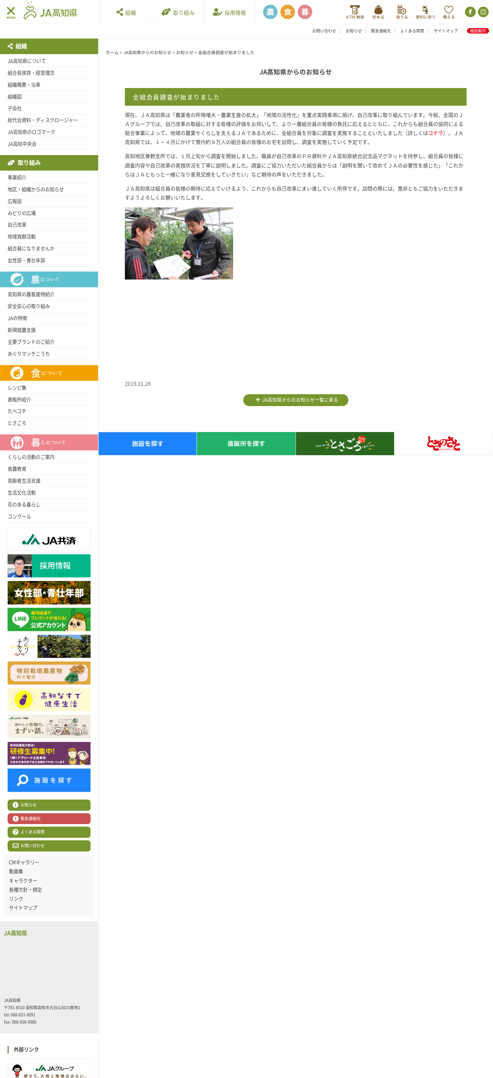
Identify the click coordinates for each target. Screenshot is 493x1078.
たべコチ (17, 411)
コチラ (435, 133)
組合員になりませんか (31, 248)
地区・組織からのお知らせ (36, 189)
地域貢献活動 (22, 236)
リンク (16, 898)
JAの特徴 (17, 318)
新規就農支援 (22, 330)
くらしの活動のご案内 (31, 456)
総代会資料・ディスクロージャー (43, 120)
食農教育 (17, 468)
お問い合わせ (324, 31)
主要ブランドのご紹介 (31, 341)
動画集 (16, 871)
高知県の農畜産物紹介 (31, 294)
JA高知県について (27, 60)
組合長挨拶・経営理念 (31, 72)
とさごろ (17, 423)
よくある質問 (412, 31)
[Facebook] (470, 12)
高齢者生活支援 (24, 480)
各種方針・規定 (25, 889)
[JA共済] (449, 12)
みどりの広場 (22, 213)
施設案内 (478, 31)
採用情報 (234, 13)
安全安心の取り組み (29, 306)
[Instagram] (483, 12)
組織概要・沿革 (24, 84)
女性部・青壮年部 (26, 260)
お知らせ (354, 31)
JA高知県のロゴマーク (31, 132)
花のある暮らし (24, 504)
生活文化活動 (22, 492)
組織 (129, 13)
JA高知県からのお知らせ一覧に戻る (299, 399)
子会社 (15, 108)
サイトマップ (446, 31)
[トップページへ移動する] (50, 11)
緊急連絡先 (381, 31)
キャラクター (23, 880)
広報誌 (15, 201)
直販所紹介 (19, 399)
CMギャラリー (24, 862)
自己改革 (17, 224)
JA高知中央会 (22, 143)
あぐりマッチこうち (29, 353)
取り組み (183, 13)
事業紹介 (17, 177)
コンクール (19, 516)
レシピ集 (17, 387)
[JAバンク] (355, 12)
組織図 (15, 96)
